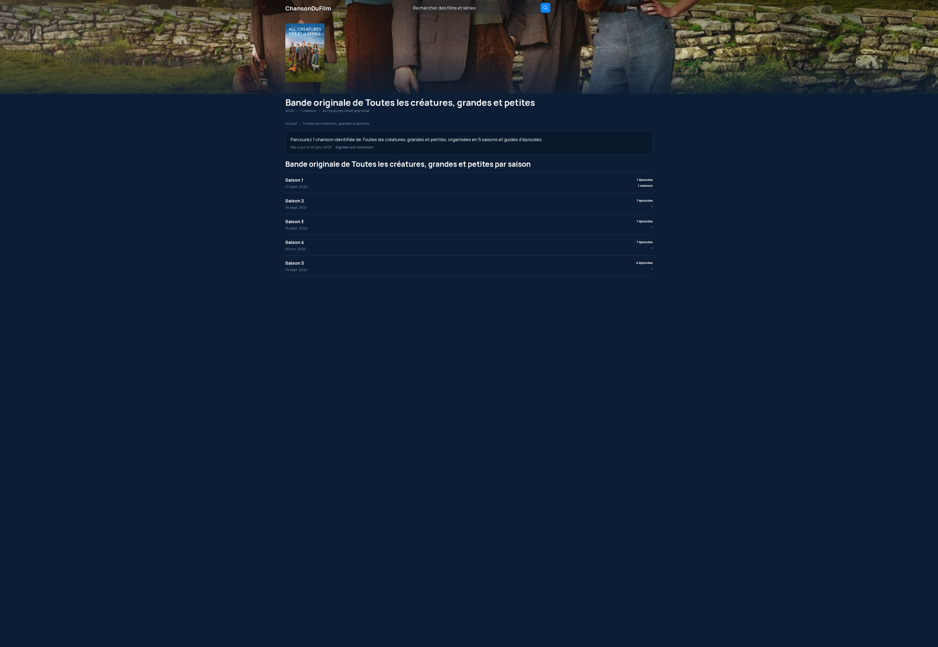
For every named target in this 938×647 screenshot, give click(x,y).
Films (632, 7)
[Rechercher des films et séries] (545, 8)
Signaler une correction (354, 147)
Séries (647, 7)
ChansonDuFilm (310, 7)
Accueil (291, 123)
